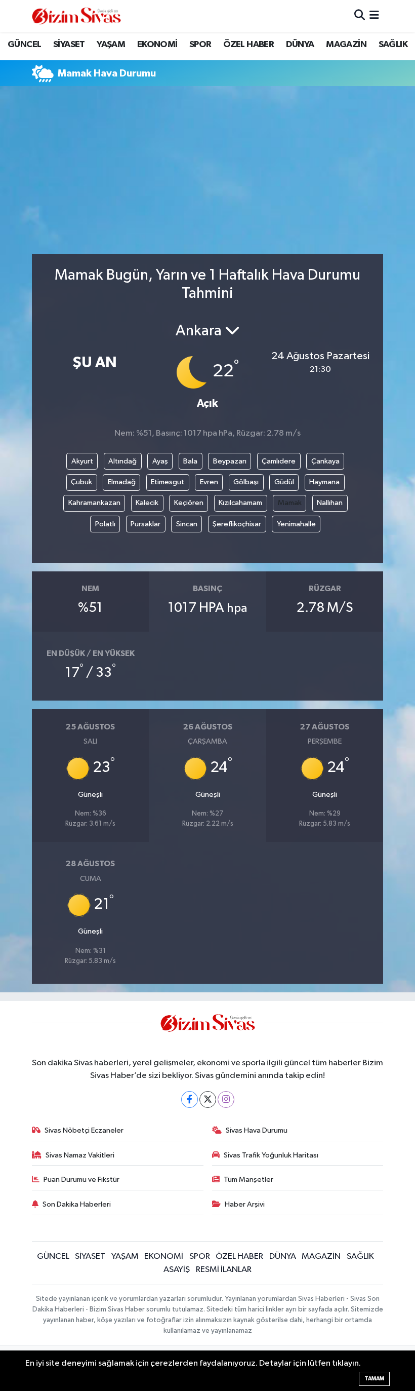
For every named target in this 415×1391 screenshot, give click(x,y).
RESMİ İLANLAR (224, 1269)
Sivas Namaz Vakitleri (80, 1155)
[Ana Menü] (374, 16)
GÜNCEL (24, 44)
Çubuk (81, 482)
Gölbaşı (246, 482)
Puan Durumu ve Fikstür (81, 1179)
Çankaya (325, 461)
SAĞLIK (393, 44)
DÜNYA (300, 44)
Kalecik (147, 503)
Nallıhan (330, 503)
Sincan (186, 524)
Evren (209, 482)
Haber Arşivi (245, 1204)
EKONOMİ (157, 44)
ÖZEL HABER (248, 44)
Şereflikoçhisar (237, 524)
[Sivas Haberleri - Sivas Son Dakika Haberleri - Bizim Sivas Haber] (76, 16)
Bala (190, 461)
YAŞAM (111, 44)
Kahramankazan (94, 503)
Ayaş (160, 461)
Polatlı (105, 524)
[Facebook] (189, 1099)
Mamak (290, 503)
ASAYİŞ (176, 1269)
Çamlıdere (279, 461)
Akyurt (82, 461)
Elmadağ (122, 482)
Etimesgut (167, 482)
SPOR (200, 44)
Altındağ (122, 461)
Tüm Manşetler (248, 1179)
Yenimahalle (296, 524)
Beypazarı (229, 461)
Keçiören (188, 503)
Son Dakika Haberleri (77, 1204)
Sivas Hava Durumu (256, 1130)
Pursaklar (145, 524)
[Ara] (359, 16)
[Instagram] (226, 1099)
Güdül (284, 482)
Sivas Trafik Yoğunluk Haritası (271, 1155)
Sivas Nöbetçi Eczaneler (84, 1130)
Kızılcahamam (240, 503)
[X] (207, 1099)
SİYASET (69, 44)
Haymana (324, 482)
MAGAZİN (346, 44)
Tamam (374, 1378)
